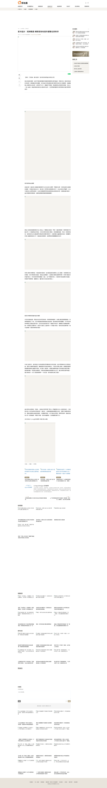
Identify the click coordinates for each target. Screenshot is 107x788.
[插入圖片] (66, 701)
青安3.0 (20, 9)
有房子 (68, 6)
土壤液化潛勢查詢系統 (79, 71)
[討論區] (19, 81)
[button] (88, 2)
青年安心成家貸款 (78, 68)
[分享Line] (19, 78)
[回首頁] (23, 2)
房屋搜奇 (40, 6)
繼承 (25, 9)
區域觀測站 (30, 6)
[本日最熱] (88, 29)
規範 (19, 701)
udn (18, 28)
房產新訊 (20, 6)
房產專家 (59, 6)
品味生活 (50, 6)
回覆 (69, 701)
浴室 (36, 9)
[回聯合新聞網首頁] (19, 2)
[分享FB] (19, 74)
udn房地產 (22, 28)
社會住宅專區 (77, 66)
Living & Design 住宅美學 (36, 34)
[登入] (85, 3)
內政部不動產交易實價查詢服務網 (81, 63)
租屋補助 (31, 9)
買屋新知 (86, 6)
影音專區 (77, 6)
